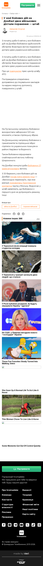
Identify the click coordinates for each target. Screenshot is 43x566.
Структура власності (7, 506)
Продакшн (7, 517)
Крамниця (27, 500)
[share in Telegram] (23, 214)
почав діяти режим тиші (22, 177)
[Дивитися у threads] (39, 525)
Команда (6, 495)
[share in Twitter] (18, 214)
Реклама (6, 512)
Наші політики (30, 509)
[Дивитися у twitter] (27, 525)
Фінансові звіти (30, 504)
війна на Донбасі (10, 206)
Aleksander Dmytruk (17, 29)
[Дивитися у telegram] (15, 525)
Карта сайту (28, 514)
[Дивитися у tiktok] (33, 525)
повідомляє (15, 71)
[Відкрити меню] (38, 5)
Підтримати (27, 5)
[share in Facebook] (14, 214)
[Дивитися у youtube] (21, 525)
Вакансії (26, 490)
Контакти (7, 500)
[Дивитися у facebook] (3, 525)
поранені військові (30, 206)
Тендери (27, 495)
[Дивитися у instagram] (9, 525)
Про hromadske (10, 490)
